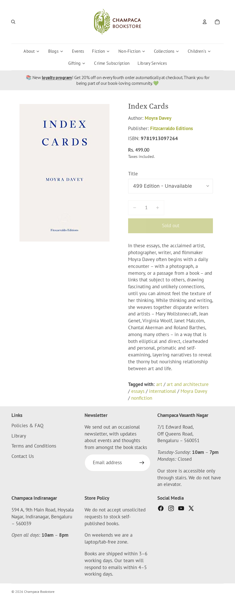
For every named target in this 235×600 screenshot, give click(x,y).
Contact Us (22, 456)
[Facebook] (160, 508)
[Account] (204, 21)
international (162, 391)
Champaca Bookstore (39, 591)
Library (18, 436)
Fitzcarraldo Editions (171, 128)
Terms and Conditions (33, 446)
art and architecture (188, 384)
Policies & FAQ (27, 425)
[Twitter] (191, 508)
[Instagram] (171, 508)
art (159, 384)
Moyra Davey (158, 118)
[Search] (13, 21)
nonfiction (141, 398)
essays (137, 391)
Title (133, 173)
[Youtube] (181, 508)
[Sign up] (142, 463)
